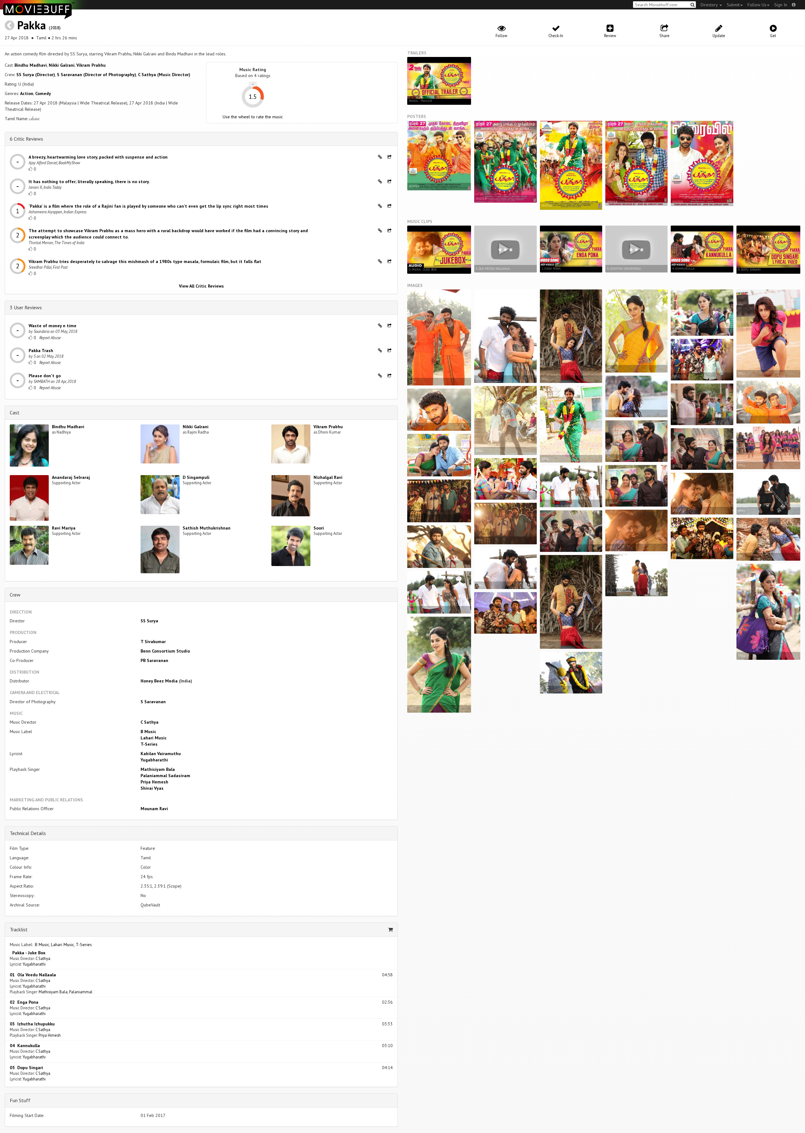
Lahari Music (154, 738)
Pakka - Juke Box (27, 953)
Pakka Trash (41, 350)
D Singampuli (196, 477)
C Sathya (149, 722)
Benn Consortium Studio (165, 651)
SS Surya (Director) (35, 74)
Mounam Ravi (154, 808)
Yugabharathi (154, 760)
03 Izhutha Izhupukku (32, 1024)
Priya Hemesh (154, 782)
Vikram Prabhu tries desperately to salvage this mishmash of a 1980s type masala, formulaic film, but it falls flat (145, 261)
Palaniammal (80, 991)
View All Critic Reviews (201, 286)
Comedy (43, 93)
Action (26, 93)
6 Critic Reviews (26, 139)
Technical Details (28, 833)
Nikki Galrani (62, 65)
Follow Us (756, 5)
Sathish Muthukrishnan (206, 528)
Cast (14, 412)
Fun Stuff (20, 1100)
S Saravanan (153, 701)
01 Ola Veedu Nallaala (33, 975)
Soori (319, 528)
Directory (710, 5)
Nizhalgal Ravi (328, 477)
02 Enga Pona (24, 1002)
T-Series (149, 744)
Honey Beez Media (159, 681)
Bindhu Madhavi (30, 65)
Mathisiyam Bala (158, 769)
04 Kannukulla (25, 1045)
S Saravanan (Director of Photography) (96, 74)
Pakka (31, 25)
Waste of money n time (52, 325)
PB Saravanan (154, 660)
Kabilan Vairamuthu (161, 753)
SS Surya (149, 621)
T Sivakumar (153, 641)
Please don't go (45, 376)
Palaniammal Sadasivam (165, 775)
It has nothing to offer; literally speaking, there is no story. (89, 181)
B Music (148, 731)
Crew (15, 595)
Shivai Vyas (152, 788)
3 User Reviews (26, 307)
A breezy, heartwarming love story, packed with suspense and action (98, 157)
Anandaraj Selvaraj (71, 477)
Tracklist (19, 929)
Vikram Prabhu (91, 65)
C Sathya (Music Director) (164, 74)
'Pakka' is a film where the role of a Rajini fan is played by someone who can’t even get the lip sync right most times (148, 206)
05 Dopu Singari (26, 1067)
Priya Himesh (50, 1035)
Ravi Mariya (63, 528)
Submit (733, 5)
